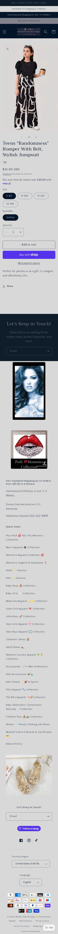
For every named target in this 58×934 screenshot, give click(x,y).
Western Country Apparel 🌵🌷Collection (24, 656)
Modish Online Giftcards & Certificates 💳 (29, 734)
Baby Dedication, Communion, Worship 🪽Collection (24, 707)
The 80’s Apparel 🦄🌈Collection (25, 697)
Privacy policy (42, 921)
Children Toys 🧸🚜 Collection (24, 716)
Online (10, 217)
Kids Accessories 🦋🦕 (20, 674)
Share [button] (10, 286)
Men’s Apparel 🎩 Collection (23, 547)
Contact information (30, 931)
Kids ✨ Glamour (16, 578)
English (27, 882)
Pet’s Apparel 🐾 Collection (22, 689)
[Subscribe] (48, 351)
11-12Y (41, 196)
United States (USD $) (27, 863)
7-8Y (9, 196)
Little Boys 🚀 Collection (20, 616)
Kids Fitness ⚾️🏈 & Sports (22, 682)
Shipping (7, 174)
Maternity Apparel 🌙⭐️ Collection (26, 601)
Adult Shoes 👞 (15, 647)
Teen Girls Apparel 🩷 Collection (25, 624)
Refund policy (25, 921)
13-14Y (10, 204)
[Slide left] (22, 137)
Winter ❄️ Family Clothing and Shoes (28, 724)
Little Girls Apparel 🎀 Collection (25, 608)
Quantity (7, 225)
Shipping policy (40, 926)
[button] (4, 32)
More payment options (29, 263)
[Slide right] (36, 137)
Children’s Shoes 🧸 (18, 639)
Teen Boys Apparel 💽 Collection (25, 631)
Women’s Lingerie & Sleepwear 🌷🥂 (28, 562)
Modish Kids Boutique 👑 (27, 917)
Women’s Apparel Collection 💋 (25, 555)
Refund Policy (14, 744)
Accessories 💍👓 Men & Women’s (27, 666)
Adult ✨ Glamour (16, 570)
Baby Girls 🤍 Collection (20, 593)
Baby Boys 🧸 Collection (20, 585)
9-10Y (25, 196)
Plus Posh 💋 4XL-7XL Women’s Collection (25, 537)
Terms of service (22, 926)
